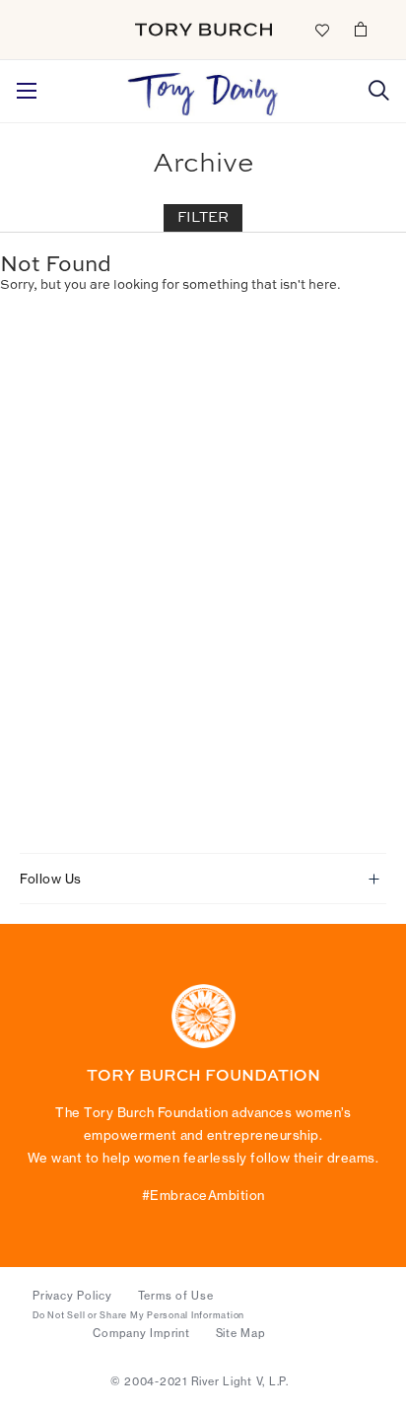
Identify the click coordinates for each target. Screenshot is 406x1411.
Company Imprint (141, 1333)
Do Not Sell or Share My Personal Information (138, 1315)
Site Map (241, 1333)
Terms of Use (176, 1296)
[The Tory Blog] (203, 88)
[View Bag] (361, 28)
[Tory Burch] (203, 29)
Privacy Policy (72, 1296)
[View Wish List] (321, 28)
